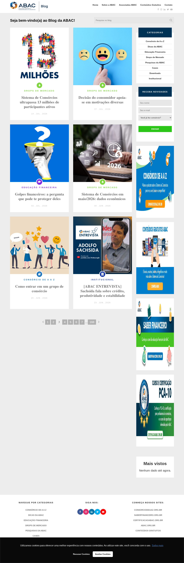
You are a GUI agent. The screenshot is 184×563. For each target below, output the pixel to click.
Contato (168, 5)
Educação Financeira (155, 52)
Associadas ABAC (128, 5)
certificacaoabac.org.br (148, 520)
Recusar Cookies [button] (81, 554)
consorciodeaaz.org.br (148, 510)
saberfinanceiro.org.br (148, 515)
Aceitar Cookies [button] (103, 554)
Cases (155, 68)
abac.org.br (148, 525)
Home (95, 5)
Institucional (155, 78)
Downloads (155, 73)
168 (92, 322)
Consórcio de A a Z (155, 41)
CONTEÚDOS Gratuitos (148, 530)
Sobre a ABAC (108, 5)
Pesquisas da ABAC (155, 62)
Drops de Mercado (155, 57)
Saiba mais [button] (157, 545)
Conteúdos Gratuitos (150, 5)
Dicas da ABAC (155, 46)
